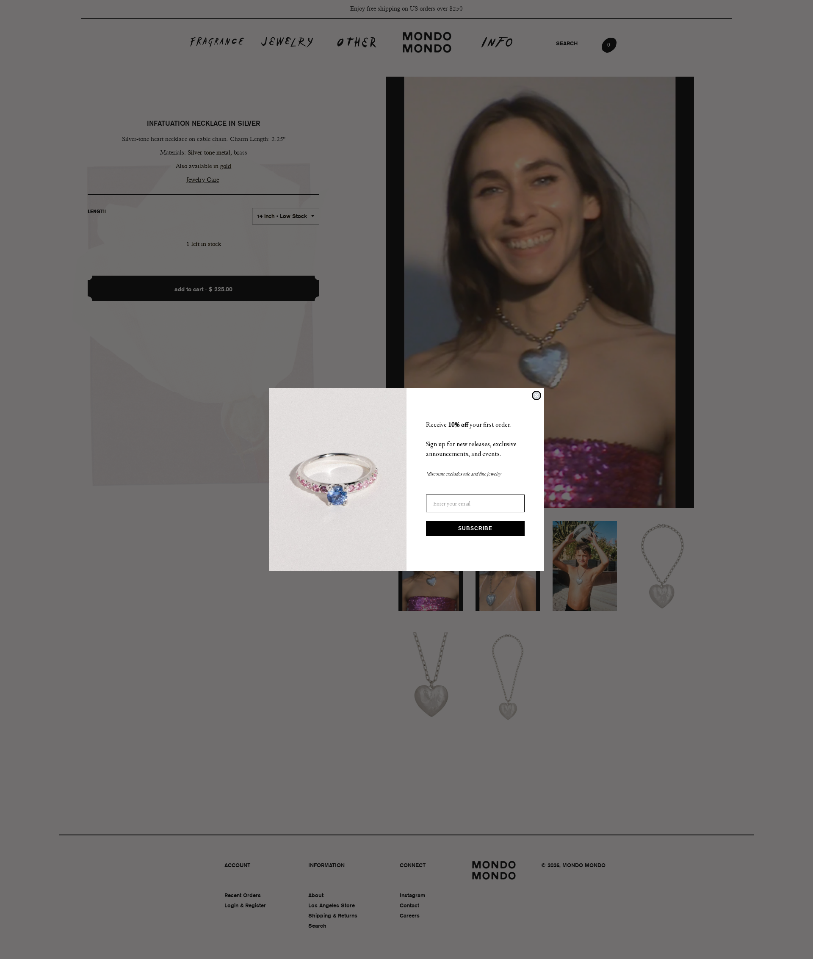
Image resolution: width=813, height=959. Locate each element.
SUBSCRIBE (475, 528)
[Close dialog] (536, 395)
